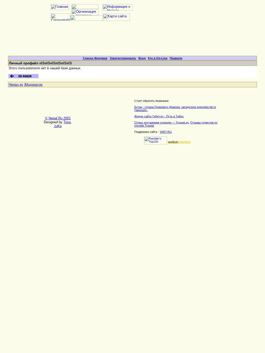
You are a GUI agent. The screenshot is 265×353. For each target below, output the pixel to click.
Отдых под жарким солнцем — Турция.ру (161, 122)
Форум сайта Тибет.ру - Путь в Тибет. (159, 116)
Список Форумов (95, 58)
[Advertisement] (132, 40)
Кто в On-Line (157, 58)
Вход (142, 58)
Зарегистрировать (123, 58)
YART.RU (166, 131)
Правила (176, 58)
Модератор (33, 85)
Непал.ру (16, 85)
